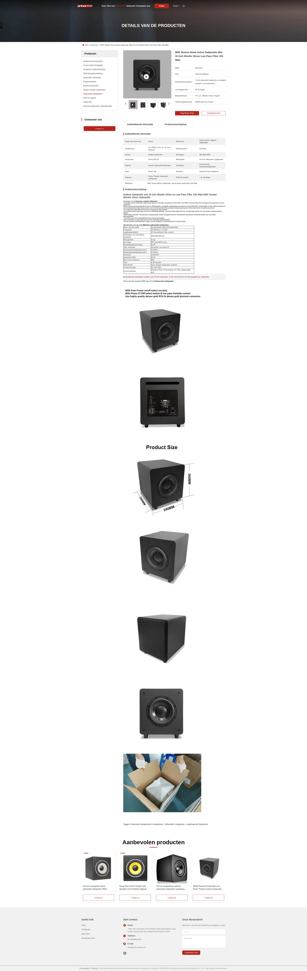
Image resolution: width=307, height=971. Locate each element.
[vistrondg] (125, 954)
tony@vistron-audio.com (136, 947)
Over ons (111, 6)
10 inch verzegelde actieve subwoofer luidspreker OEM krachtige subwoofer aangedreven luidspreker (97, 888)
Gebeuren (130, 6)
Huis (104, 6)
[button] (86, 873)
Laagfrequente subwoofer (197, 824)
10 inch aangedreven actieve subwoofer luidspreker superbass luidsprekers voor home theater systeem (170, 888)
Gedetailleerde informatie (140, 124)
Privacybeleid (85, 968)
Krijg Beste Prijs (187, 113)
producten (86, 930)
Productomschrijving (175, 124)
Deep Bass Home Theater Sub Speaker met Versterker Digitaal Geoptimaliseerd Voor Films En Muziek (132, 888)
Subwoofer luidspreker (174, 824)
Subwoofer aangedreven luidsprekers (147, 824)
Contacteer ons (143, 6)
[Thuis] (85, 6)
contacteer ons (191, 953)
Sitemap (95, 968)
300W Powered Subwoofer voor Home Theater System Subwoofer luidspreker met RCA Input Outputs (207, 888)
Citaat (161, 6)
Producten (120, 6)
